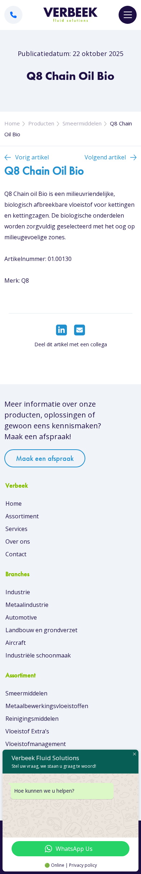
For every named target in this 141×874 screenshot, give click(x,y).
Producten (41, 123)
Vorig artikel (32, 157)
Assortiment (22, 516)
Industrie (17, 592)
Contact (15, 554)
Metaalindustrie (26, 605)
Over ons (17, 541)
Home (12, 123)
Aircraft (15, 643)
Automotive (21, 617)
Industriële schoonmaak (38, 655)
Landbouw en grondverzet (41, 630)
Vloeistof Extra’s (27, 731)
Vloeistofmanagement (35, 744)
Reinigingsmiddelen (32, 719)
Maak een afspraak (45, 458)
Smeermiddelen (82, 123)
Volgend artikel (105, 157)
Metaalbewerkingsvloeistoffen (46, 706)
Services (16, 529)
